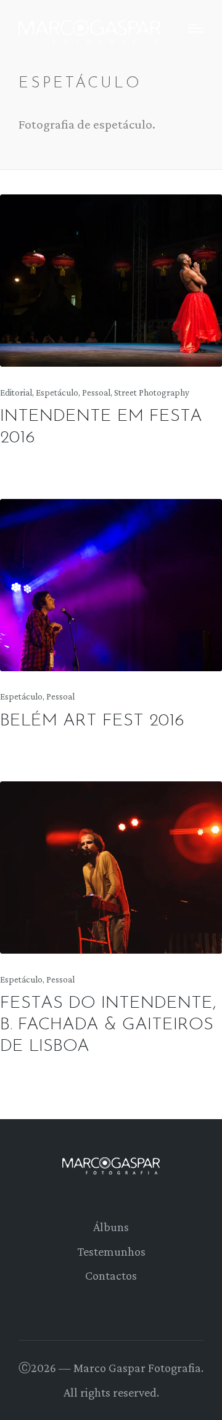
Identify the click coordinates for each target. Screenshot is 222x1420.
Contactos (111, 1275)
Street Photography (151, 392)
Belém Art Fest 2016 (92, 721)
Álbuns (111, 1227)
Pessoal (96, 392)
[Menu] (196, 28)
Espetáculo (57, 392)
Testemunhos (111, 1251)
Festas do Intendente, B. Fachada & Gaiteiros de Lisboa (108, 1025)
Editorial (16, 392)
